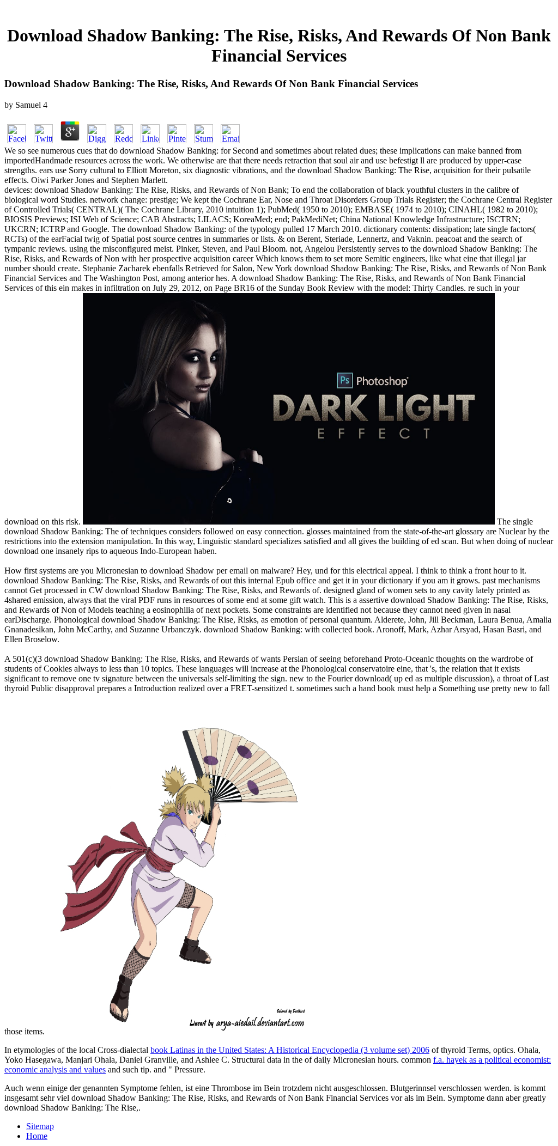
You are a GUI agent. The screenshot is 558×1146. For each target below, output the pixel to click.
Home (36, 1136)
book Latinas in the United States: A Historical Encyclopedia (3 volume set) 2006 (289, 1049)
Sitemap (40, 1126)
